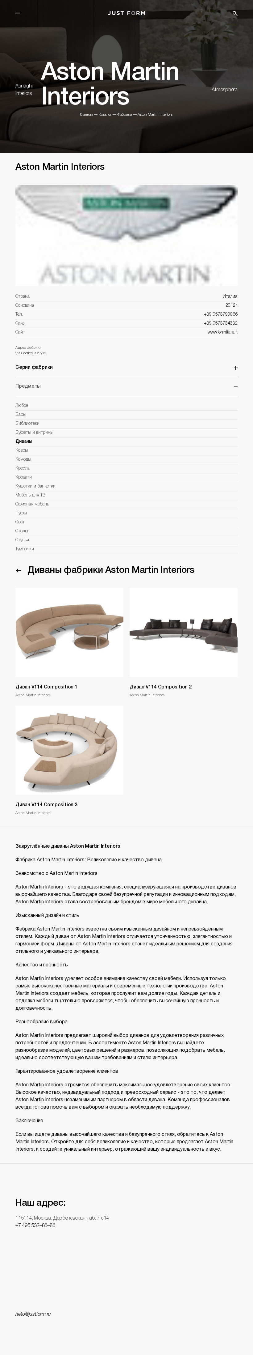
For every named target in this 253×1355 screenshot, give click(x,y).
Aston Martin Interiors (155, 114)
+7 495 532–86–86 (35, 1226)
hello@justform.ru (33, 1314)
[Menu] (17, 13)
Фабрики (124, 114)
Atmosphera (225, 90)
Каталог (105, 114)
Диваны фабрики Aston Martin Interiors (110, 570)
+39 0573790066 (221, 315)
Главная (86, 114)
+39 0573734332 (221, 324)
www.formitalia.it (223, 332)
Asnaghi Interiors (23, 90)
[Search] (235, 13)
